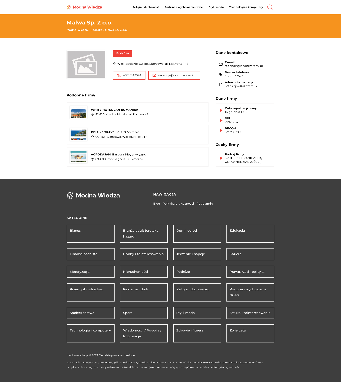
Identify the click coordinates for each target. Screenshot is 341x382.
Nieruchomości (135, 272)
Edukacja (237, 231)
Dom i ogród (186, 231)
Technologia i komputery (246, 7)
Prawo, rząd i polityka (247, 272)
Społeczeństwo (82, 313)
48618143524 (132, 75)
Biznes (75, 231)
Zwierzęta (238, 330)
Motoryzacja (80, 272)
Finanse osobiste (83, 254)
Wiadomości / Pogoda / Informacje (142, 333)
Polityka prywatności (178, 203)
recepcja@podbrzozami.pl (177, 75)
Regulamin (204, 203)
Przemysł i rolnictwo (86, 289)
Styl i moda (216, 7)
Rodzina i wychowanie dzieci (184, 7)
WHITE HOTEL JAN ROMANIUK (114, 109)
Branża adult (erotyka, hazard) (141, 233)
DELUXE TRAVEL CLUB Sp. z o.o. (115, 132)
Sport (127, 313)
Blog (156, 203)
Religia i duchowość (145, 7)
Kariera (235, 254)
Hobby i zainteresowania (143, 254)
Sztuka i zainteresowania (250, 313)
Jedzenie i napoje (190, 254)
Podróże (122, 53)
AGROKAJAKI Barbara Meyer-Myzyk (118, 154)
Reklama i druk (135, 289)
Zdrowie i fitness (189, 330)
